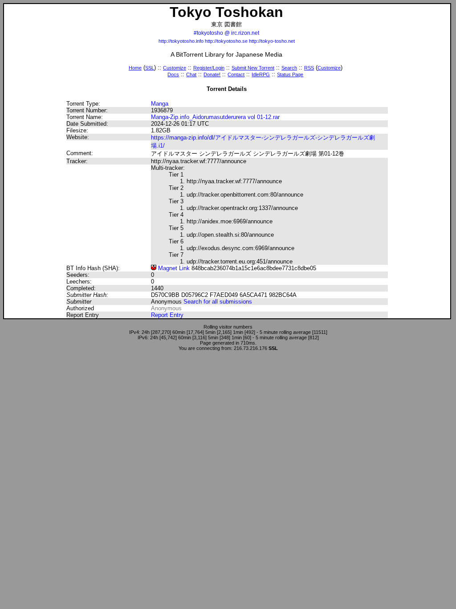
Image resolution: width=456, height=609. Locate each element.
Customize (174, 67)
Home (135, 67)
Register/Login (208, 67)
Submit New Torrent (253, 67)
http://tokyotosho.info (181, 41)
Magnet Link (173, 268)
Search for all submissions (217, 301)
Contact (236, 74)
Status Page (290, 74)
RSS (309, 67)
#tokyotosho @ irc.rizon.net (226, 33)
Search (289, 67)
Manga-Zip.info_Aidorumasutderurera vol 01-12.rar (215, 117)
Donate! (212, 74)
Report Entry (167, 315)
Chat (191, 74)
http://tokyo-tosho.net (272, 41)
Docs (173, 74)
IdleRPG (261, 74)
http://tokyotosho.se (226, 41)
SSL (149, 67)
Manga (159, 103)
